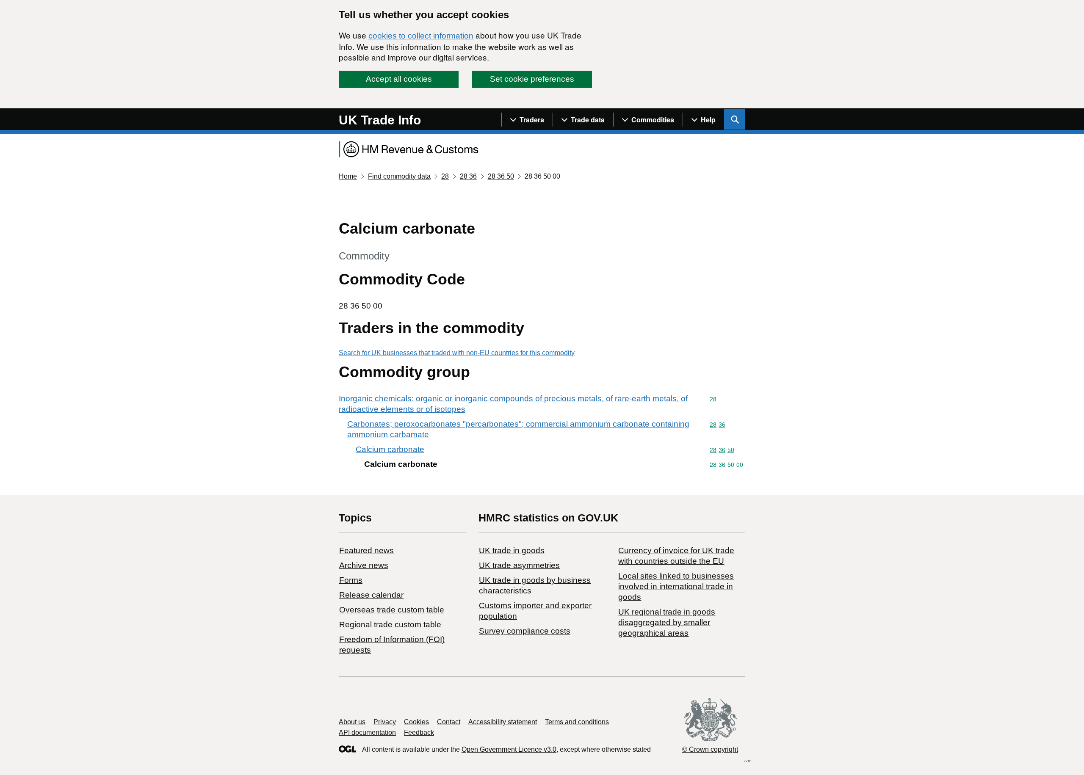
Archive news (363, 565)
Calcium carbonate (390, 449)
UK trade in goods (512, 550)
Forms (350, 580)
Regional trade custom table (390, 624)
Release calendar (371, 594)
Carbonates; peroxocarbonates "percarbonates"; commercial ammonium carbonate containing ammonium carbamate (518, 429)
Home (348, 176)
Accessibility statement (502, 721)
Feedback (419, 732)
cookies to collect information (420, 35)
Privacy (384, 721)
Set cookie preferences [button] (532, 78)
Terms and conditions (577, 721)
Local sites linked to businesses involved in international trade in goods (676, 586)
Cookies (416, 721)
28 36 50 (501, 176)
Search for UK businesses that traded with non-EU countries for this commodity (457, 352)
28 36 (468, 176)
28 (445, 176)
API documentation (367, 732)
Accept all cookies (399, 78)
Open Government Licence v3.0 (509, 749)
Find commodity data (399, 176)
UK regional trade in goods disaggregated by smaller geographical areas (666, 622)
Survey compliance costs (524, 630)
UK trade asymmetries (519, 565)
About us (352, 721)
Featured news (366, 550)
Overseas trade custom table (391, 609)
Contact (448, 721)
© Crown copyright (710, 749)
